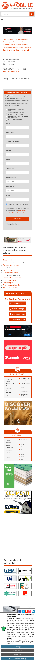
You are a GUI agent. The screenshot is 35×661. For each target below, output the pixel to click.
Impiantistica (9, 395)
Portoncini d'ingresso (9, 44)
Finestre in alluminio (22, 44)
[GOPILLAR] (10, 593)
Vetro (22, 459)
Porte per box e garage (11, 265)
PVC (22, 449)
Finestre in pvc (7, 42)
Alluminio (8, 442)
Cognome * (10, 132)
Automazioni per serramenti (14, 263)
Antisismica (9, 379)
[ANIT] (25, 578)
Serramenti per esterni (21, 39)
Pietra (22, 444)
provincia (10, 186)
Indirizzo (10, 150)
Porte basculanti (12, 268)
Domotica (8, 388)
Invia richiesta (17, 219)
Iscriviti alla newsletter (18, 204)
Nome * (9, 123)
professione (11, 177)
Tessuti (22, 456)
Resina (22, 454)
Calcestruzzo (9, 447)
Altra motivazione (15, 119)
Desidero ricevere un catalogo (16, 110)
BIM (7, 385)
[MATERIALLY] (25, 571)
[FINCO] (25, 586)
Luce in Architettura (26, 383)
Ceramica (8, 455)
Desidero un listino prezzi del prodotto (18, 117)
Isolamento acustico (26, 378)
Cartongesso (9, 450)
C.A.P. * (8, 195)
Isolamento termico (26, 381)
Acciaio (8, 440)
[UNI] (10, 578)
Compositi (8, 457)
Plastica (22, 447)
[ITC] (10, 571)
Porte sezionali (8, 270)
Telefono (10, 168)
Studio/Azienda (12, 141)
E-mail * (9, 159)
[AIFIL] (25, 593)
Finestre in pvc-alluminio (19, 42)
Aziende (10, 39)
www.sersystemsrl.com (11, 71)
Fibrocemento (24, 439)
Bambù (8, 445)
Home (4, 39)
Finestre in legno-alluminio (10, 47)
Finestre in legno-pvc (25, 47)
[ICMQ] (10, 586)
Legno (22, 442)
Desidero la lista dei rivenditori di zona (16, 113)
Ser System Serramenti (17, 299)
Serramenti (7, 260)
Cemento (8, 452)
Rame (22, 451)
